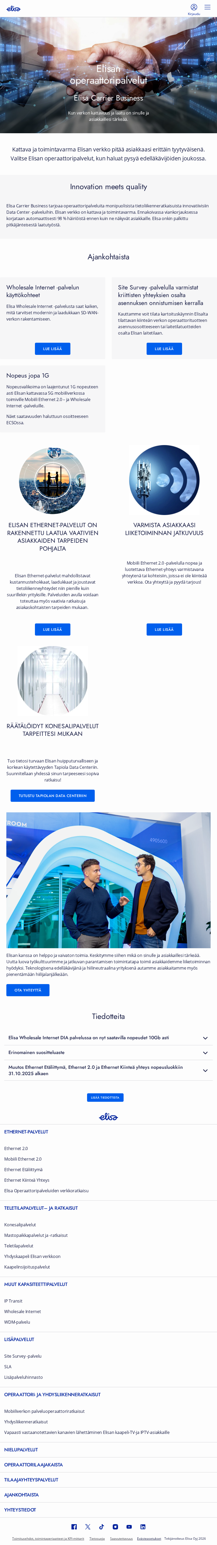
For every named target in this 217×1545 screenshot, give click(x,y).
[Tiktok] (101, 1527)
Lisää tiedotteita (105, 1097)
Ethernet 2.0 (16, 1148)
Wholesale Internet (22, 1311)
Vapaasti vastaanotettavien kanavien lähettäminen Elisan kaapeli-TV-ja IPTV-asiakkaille (87, 1432)
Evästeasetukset (149, 1539)
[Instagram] (115, 1527)
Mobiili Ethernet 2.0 (23, 1159)
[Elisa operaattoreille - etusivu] (13, 8)
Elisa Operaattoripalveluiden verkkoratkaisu (46, 1191)
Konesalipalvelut (20, 1225)
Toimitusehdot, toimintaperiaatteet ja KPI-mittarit (48, 1539)
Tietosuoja (97, 1539)
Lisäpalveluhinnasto (23, 1377)
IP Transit (13, 1301)
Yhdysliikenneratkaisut (26, 1422)
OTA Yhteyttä (28, 990)
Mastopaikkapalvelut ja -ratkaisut (36, 1235)
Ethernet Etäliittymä (23, 1169)
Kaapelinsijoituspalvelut (27, 1267)
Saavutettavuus (121, 1539)
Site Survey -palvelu (23, 1356)
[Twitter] (88, 1527)
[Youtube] (129, 1527)
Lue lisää (52, 348)
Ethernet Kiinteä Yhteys (26, 1180)
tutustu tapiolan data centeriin (53, 795)
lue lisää (164, 348)
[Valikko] (207, 8)
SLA (7, 1367)
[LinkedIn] (143, 1527)
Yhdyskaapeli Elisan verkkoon (32, 1256)
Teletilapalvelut (18, 1246)
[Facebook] (74, 1527)
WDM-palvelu (17, 1322)
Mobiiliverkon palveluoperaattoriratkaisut (44, 1411)
